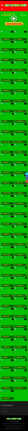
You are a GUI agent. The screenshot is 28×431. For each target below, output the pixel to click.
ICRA (17, 421)
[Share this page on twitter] (26, 174)
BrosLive (5, 410)
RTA (10, 421)
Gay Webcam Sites (7, 408)
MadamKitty (5, 411)
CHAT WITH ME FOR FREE (14, 24)
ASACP (13, 421)
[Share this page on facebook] (26, 176)
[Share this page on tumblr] (26, 179)
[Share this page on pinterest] (26, 181)
